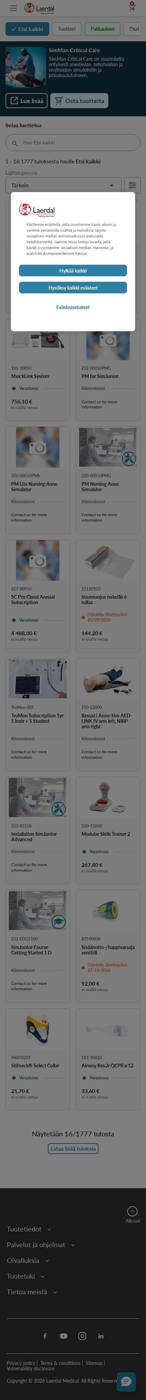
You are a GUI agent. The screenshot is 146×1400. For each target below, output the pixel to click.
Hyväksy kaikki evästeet (73, 287)
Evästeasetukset (73, 307)
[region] (73, 261)
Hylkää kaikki (73, 270)
